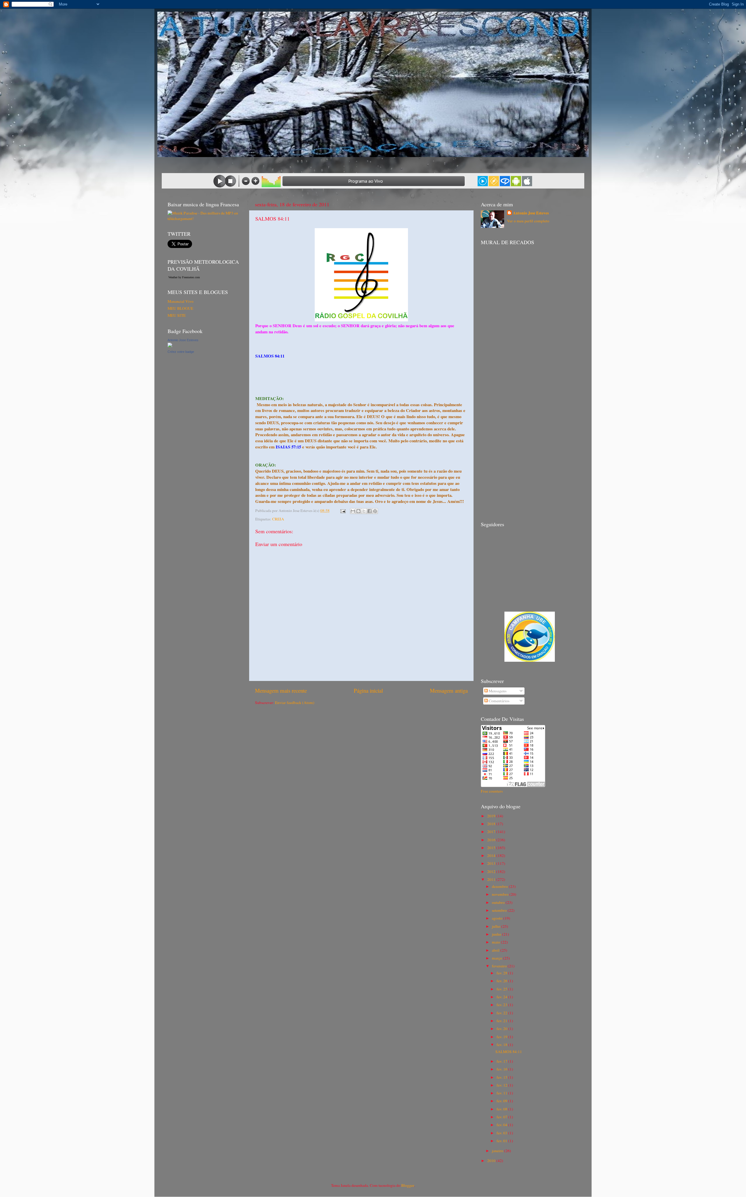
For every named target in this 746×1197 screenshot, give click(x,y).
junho (497, 934)
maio (496, 942)
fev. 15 (502, 1077)
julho (496, 926)
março (497, 958)
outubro (499, 902)
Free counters (492, 791)
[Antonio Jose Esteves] (170, 345)
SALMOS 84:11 (508, 1051)
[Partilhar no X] (364, 511)
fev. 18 (502, 1044)
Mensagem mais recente (281, 690)
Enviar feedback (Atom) (294, 702)
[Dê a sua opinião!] (358, 511)
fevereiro (500, 966)
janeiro (498, 1150)
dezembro (500, 886)
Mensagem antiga (449, 690)
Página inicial (368, 690)
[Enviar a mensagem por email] (353, 511)
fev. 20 (502, 1028)
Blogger (407, 1185)
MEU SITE (177, 315)
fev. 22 (502, 1012)
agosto (497, 918)
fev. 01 (502, 1140)
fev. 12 (502, 1085)
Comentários (498, 700)
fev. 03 (502, 1133)
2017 (491, 831)
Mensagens (497, 690)
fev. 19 (502, 1036)
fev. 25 (502, 989)
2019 (491, 815)
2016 (491, 839)
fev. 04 (502, 1124)
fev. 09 (502, 1100)
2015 (491, 847)
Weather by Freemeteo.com (184, 277)
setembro (500, 910)
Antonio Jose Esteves (183, 340)
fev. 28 (502, 973)
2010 (491, 1160)
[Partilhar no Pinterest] (375, 511)
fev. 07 (502, 1116)
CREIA (278, 519)
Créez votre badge (181, 351)
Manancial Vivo (180, 301)
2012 (491, 871)
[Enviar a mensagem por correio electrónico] (342, 510)
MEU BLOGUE (180, 308)
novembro (500, 894)
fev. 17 (502, 1061)
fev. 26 (502, 980)
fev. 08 (502, 1109)
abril (496, 950)
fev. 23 (502, 1004)
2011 (491, 879)
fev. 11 (502, 1093)
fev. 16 (502, 1069)
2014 (491, 855)
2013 (491, 863)
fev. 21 (502, 1020)
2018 (491, 823)
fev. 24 (502, 996)
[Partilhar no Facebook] (369, 511)
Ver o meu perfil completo (528, 220)
